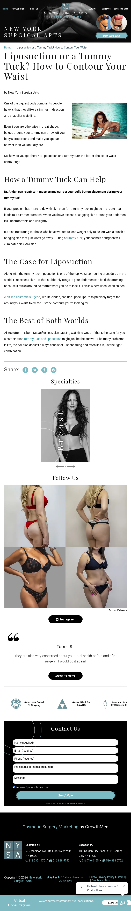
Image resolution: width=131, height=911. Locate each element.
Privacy (74, 803)
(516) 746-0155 (121, 9)
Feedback (97, 880)
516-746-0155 (90, 860)
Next (71, 466)
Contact (106, 9)
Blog (108, 880)
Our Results (111, 36)
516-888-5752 (114, 860)
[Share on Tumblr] (44, 369)
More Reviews (65, 676)
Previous (60, 466)
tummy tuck (74, 238)
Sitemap (122, 877)
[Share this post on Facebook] (25, 369)
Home (5, 9)
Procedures (18, 9)
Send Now (65, 795)
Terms (82, 803)
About (93, 9)
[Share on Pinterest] (53, 369)
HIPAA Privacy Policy (101, 877)
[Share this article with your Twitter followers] (34, 369)
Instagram (67, 619)
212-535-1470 (36, 860)
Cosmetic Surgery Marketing (50, 827)
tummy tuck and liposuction (42, 339)
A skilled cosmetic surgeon (22, 297)
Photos (34, 9)
